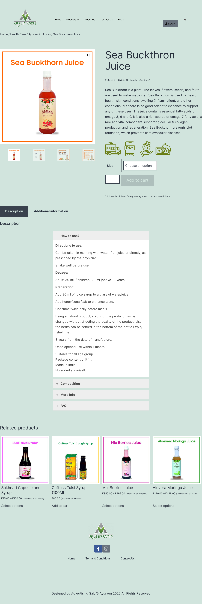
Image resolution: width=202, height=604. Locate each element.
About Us (90, 19)
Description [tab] (14, 211)
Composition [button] (70, 384)
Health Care (18, 34)
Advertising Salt (83, 593)
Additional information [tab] (51, 211)
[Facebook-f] (98, 549)
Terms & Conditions (98, 558)
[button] (89, 55)
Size (110, 166)
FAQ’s (121, 19)
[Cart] (185, 20)
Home (57, 19)
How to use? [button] (69, 236)
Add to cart (137, 180)
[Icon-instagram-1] (106, 549)
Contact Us (106, 19)
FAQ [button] (63, 406)
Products (71, 19)
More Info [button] (67, 395)
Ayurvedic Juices (39, 34)
